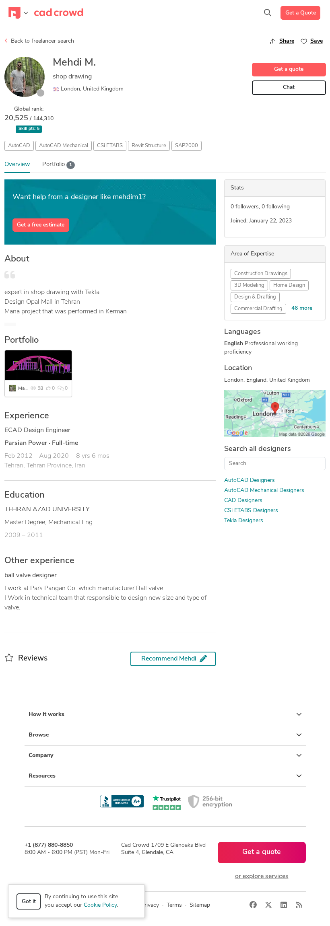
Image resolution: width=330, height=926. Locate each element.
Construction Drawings (260, 273)
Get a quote (288, 69)
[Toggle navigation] (18, 13)
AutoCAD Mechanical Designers (264, 491)
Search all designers (257, 449)
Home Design (289, 285)
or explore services (262, 876)
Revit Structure (149, 145)
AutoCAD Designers (249, 480)
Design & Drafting (255, 297)
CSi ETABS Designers (251, 511)
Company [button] (41, 756)
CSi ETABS (110, 145)
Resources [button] (42, 776)
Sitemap (200, 905)
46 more (301, 308)
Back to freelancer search (41, 41)
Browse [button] (39, 735)
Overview (17, 165)
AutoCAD (19, 145)
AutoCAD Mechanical (63, 145)
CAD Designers (243, 501)
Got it (29, 902)
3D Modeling (249, 285)
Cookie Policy (100, 905)
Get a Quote (300, 13)
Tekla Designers (243, 521)
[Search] (267, 13)
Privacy (150, 905)
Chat (289, 87)
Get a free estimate (40, 225)
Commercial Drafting (258, 308)
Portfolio (57, 165)
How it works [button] (46, 715)
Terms (174, 905)
